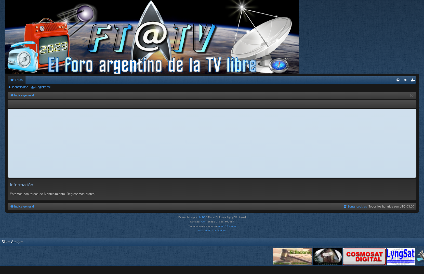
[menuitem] (398, 80)
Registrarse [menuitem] (413, 81)
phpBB (202, 217)
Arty (203, 221)
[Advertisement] (212, 143)
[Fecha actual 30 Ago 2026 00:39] (411, 96)
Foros (19, 80)
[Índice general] (154, 37)
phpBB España (227, 226)
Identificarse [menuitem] (406, 81)
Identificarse (20, 87)
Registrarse (43, 87)
